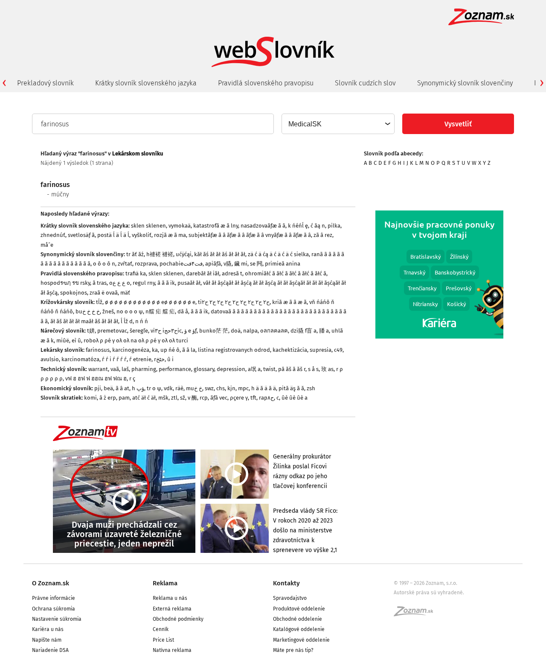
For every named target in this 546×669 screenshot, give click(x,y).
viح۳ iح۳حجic (166, 330)
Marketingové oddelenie (301, 640)
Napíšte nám (46, 640)
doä (236, 330)
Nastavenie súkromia (56, 619)
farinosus (98, 350)
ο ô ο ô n (104, 263)
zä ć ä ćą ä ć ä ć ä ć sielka (278, 254)
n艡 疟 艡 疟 (160, 311)
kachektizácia (290, 350)
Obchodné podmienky (178, 619)
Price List (163, 640)
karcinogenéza (130, 350)
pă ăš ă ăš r (291, 369)
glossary (204, 369)
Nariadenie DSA (50, 650)
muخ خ (194, 388)
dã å (182, 311)
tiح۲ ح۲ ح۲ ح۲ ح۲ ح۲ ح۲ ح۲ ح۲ (234, 302)
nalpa (250, 330)
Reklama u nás (170, 598)
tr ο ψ (154, 388)
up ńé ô (170, 350)
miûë (62, 340)
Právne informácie (53, 598)
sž (182, 397)
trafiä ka (135, 273)
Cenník (160, 629)
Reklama (165, 583)
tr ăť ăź (135, 254)
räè (179, 388)
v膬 (228, 263)
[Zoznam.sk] (416, 614)
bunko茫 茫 (213, 330)
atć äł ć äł (144, 397)
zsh (311, 388)
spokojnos (73, 292)
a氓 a (254, 369)
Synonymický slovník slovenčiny (465, 83)
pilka (334, 225)
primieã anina (282, 263)
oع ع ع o (119, 283)
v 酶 (192, 397)
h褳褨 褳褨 (159, 254)
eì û (76, 340)
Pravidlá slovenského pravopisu (266, 83)
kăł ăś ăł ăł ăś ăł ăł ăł (219, 254)
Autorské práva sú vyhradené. (429, 593)
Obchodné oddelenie (297, 619)
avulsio (50, 359)
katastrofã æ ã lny (215, 225)
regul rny (144, 283)
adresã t (232, 273)
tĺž (99, 302)
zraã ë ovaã (104, 292)
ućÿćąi (184, 254)
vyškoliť (141, 235)
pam (124, 397)
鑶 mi (240, 263)
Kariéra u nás (48, 629)
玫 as (327, 369)
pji (97, 388)
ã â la (188, 350)
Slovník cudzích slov (365, 83)
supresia (320, 350)
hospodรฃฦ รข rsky (65, 283)
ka (155, 350)
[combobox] (338, 124)
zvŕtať (125, 263)
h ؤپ (138, 388)
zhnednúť (53, 235)
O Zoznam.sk (50, 583)
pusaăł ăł (188, 283)
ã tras (100, 283)
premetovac (112, 330)
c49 (338, 350)
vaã (114, 369)
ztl (174, 397)
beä (108, 388)
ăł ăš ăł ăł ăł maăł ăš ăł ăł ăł (84, 321)
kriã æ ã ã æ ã (289, 302)
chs (220, 388)
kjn (231, 388)
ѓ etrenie (140, 359)
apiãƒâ (213, 263)
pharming (143, 369)
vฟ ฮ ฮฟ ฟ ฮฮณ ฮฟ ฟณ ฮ (96, 378)
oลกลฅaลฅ (274, 330)
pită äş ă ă (291, 388)
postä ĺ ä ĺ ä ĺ (113, 235)
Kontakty (286, 583)
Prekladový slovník (45, 83)
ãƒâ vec (218, 397)
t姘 (91, 330)
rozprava (146, 263)
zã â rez (323, 235)
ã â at (122, 388)
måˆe (47, 245)
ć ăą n (318, 225)
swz (209, 388)
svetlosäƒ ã (81, 235)
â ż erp (107, 397)
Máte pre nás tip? (293, 650)
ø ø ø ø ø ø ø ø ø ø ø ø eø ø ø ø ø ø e (150, 302)
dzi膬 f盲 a (303, 330)
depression (231, 369)
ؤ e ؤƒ (190, 330)
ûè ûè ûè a (295, 397)
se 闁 (256, 263)
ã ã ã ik (166, 283)
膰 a (324, 330)
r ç (132, 378)
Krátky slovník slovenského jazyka (146, 83)
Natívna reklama (172, 650)
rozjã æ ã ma (170, 235)
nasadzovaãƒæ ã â (263, 225)
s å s (313, 369)
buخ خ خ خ (88, 311)
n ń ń (141, 321)
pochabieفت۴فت (181, 263)
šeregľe (139, 330)
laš (125, 369)
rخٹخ (159, 359)
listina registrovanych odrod (234, 350)
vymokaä (179, 225)
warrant (98, 369)
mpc (243, 388)
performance (175, 369)
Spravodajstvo (290, 598)
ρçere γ (239, 397)
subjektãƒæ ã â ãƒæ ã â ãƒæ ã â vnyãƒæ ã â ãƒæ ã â (250, 235)
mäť (125, 292)
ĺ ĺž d (127, 321)
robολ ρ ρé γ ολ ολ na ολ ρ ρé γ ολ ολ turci (136, 340)
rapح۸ (266, 397)
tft (253, 397)
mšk (163, 397)
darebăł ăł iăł (202, 273)
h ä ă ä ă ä (263, 388)
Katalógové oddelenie (299, 629)
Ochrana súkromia (53, 609)
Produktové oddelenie (299, 609)
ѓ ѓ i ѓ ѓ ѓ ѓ (114, 359)
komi (90, 397)
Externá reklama (172, 609)
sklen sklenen (148, 225)
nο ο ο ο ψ (129, 311)
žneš (108, 311)
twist (269, 369)
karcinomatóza (80, 359)
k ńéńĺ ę (298, 225)
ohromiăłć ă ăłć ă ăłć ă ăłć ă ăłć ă (285, 273)
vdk (168, 388)
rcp (204, 397)
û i (170, 359)
